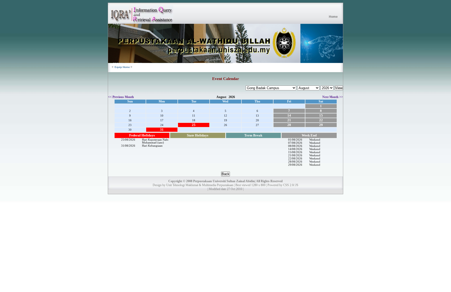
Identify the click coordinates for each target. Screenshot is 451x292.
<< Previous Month (121, 97)
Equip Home (122, 67)
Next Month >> (332, 97)
